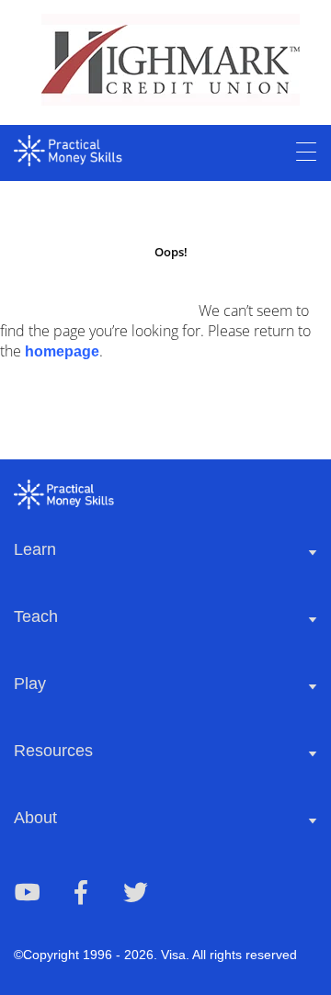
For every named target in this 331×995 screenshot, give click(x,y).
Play (30, 683)
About (35, 817)
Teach (36, 616)
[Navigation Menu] (306, 152)
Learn (35, 549)
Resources (53, 750)
